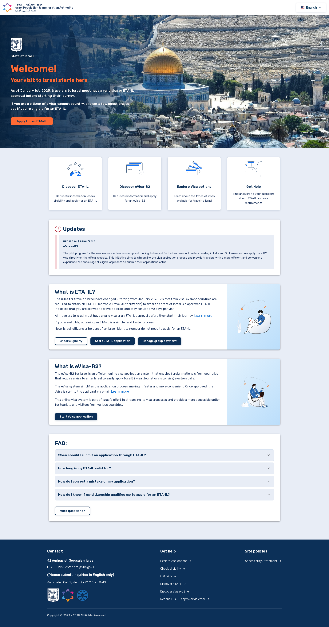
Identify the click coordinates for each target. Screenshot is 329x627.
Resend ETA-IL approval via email (182, 599)
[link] (75, 183)
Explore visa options (173, 561)
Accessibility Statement (261, 561)
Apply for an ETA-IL (32, 121)
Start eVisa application (76, 416)
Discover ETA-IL (171, 584)
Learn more (203, 316)
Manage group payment (159, 341)
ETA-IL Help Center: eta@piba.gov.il (70, 567)
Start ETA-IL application (112, 341)
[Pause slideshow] (322, 141)
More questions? (72, 511)
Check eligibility (71, 341)
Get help (166, 576)
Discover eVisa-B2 (172, 591)
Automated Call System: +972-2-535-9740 (76, 582)
